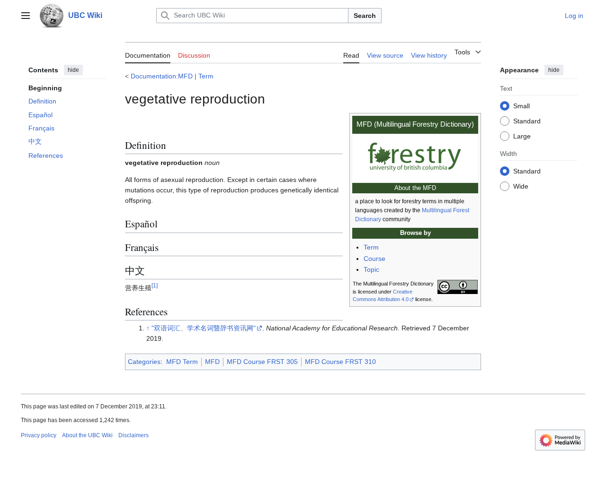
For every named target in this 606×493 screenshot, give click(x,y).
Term (206, 76)
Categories (144, 361)
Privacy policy (38, 435)
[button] (25, 15)
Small (521, 105)
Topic (371, 269)
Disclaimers (133, 435)
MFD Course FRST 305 (262, 361)
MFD (212, 361)
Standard (527, 120)
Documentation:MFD (162, 76)
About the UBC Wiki (87, 435)
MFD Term (182, 361)
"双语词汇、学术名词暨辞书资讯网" (204, 328)
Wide (520, 186)
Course (374, 258)
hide (73, 70)
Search (365, 15)
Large (522, 135)
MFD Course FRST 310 (340, 361)
